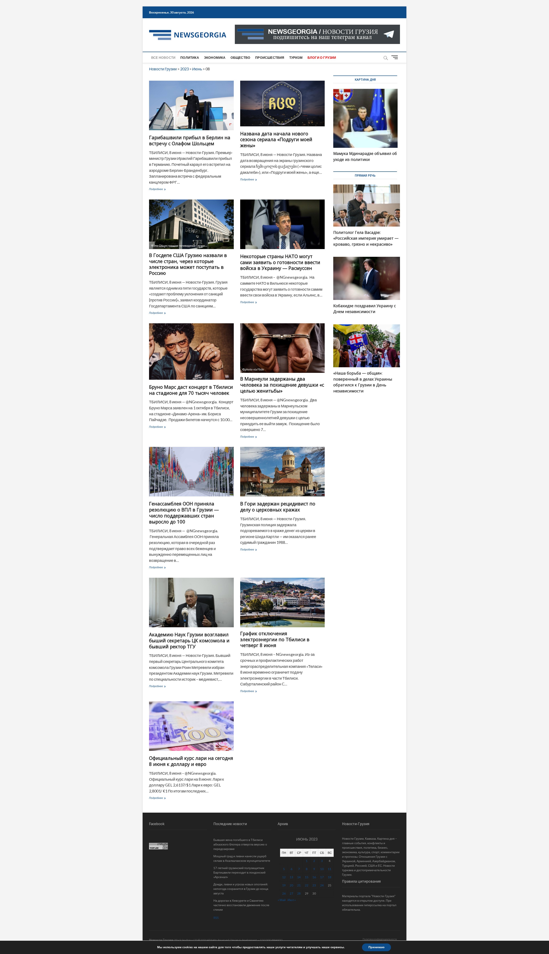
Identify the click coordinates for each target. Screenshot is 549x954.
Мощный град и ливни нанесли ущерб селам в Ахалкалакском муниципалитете (241, 858)
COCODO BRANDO (271, 940)
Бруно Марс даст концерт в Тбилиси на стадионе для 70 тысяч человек (191, 390)
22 (306, 885)
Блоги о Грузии (322, 57)
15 (306, 877)
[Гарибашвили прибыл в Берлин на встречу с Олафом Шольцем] (191, 105)
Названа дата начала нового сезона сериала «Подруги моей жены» (276, 139)
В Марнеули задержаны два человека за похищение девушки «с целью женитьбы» (282, 384)
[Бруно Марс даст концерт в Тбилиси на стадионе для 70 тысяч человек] (191, 351)
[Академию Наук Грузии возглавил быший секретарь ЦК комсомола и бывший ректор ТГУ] (191, 602)
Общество (240, 57)
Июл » (292, 900)
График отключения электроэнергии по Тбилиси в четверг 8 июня (274, 639)
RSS (216, 917)
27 (291, 893)
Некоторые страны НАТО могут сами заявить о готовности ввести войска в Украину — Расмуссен (280, 262)
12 (284, 877)
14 (299, 877)
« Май (282, 900)
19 (284, 885)
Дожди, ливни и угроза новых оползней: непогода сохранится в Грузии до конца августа (240, 888)
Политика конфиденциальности (380, 939)
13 (291, 877)
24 (322, 885)
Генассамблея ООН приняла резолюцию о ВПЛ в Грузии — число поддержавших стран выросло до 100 (184, 512)
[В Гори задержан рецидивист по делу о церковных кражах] (282, 471)
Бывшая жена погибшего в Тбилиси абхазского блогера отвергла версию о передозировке (240, 844)
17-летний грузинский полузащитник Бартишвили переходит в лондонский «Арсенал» (239, 872)
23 (314, 885)
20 (291, 885)
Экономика (215, 57)
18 (329, 877)
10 (322, 869)
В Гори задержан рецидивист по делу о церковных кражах (277, 506)
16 (314, 877)
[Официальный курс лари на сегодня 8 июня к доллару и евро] (191, 726)
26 (284, 893)
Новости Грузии (161, 940)
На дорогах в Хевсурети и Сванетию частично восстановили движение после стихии (241, 905)
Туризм (296, 57)
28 (299, 893)
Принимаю (376, 947)
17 (322, 877)
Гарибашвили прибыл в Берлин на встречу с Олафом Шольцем (189, 140)
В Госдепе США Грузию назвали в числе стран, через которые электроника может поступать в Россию (188, 264)
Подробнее (164, 189)
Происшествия (269, 57)
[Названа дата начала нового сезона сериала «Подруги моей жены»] (282, 103)
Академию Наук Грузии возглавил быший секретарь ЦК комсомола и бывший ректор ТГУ (189, 640)
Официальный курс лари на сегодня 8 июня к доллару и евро (191, 761)
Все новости (163, 57)
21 (299, 885)
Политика (189, 57)
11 (329, 869)
